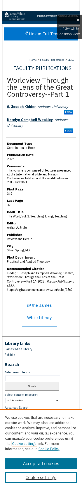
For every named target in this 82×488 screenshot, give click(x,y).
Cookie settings (24, 443)
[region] (41, 448)
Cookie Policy (48, 449)
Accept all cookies (41, 463)
